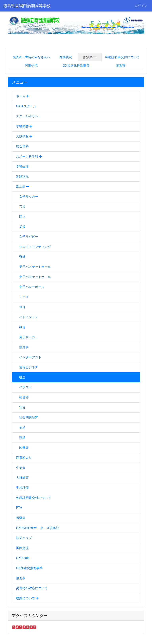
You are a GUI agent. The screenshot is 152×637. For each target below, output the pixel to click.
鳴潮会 (21, 518)
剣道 (22, 327)
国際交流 (31, 65)
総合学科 (22, 146)
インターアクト (30, 357)
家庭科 (24, 347)
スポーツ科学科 (27, 156)
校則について (26, 598)
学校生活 (22, 166)
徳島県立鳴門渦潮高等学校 (27, 6)
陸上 (22, 216)
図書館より (24, 457)
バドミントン (28, 317)
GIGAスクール (26, 106)
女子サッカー (28, 196)
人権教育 (22, 477)
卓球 (22, 307)
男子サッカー (28, 337)
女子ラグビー (28, 236)
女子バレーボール (32, 287)
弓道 (22, 206)
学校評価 (22, 487)
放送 (22, 427)
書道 (22, 377)
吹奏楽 (24, 447)
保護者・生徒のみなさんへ (31, 57)
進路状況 (65, 57)
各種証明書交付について (122, 57)
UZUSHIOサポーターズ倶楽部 (37, 528)
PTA (19, 507)
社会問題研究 (28, 417)
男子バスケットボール (35, 266)
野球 (22, 257)
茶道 (22, 437)
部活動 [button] (88, 57)
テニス (24, 297)
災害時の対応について (32, 588)
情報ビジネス (28, 367)
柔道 (22, 226)
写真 (22, 407)
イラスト (25, 387)
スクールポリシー (28, 116)
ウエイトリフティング (35, 246)
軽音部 (24, 397)
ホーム (21, 96)
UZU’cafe (22, 558)
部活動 (21, 186)
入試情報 (22, 136)
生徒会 (21, 467)
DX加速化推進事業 (76, 65)
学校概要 (22, 126)
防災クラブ (24, 538)
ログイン (141, 5)
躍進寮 (120, 65)
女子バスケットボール (35, 277)
